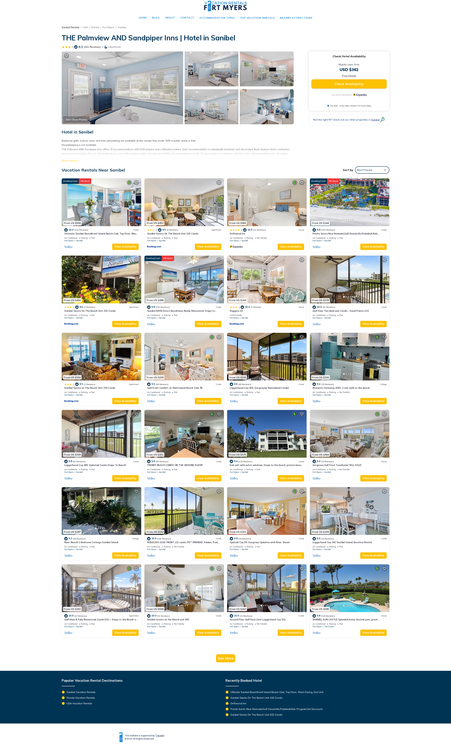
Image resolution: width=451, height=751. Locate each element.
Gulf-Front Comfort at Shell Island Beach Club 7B (175, 387)
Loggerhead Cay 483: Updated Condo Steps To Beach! (95, 465)
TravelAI (159, 735)
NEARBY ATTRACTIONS (296, 17)
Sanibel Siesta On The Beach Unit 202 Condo (90, 310)
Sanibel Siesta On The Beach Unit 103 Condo (172, 233)
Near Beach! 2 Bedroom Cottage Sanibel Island (91, 542)
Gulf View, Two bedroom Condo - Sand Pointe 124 (341, 310)
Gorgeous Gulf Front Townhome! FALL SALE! (337, 465)
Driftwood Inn (237, 233)
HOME (143, 17)
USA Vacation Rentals (79, 703)
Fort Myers (109, 27)
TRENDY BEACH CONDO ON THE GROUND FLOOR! (175, 465)
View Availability (125, 246)
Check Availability (349, 84)
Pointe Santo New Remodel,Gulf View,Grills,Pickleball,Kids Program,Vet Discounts (276, 709)
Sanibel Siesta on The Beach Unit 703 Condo (89, 387)
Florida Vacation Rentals (81, 697)
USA (85, 27)
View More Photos (76, 119)
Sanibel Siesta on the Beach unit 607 (168, 619)
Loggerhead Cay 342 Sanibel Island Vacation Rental (342, 542)
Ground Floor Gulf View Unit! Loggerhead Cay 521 (258, 619)
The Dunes (329, 626)
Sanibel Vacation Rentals (81, 692)
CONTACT (187, 17)
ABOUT (170, 17)
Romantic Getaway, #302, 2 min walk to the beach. (341, 387)
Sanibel (122, 27)
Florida (95, 27)
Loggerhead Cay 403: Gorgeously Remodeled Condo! (259, 387)
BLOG (156, 17)
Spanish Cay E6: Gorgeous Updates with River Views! (260, 542)
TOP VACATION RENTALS (257, 17)
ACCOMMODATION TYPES (217, 17)
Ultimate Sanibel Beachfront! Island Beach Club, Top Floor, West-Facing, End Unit (276, 692)
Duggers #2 (236, 310)
